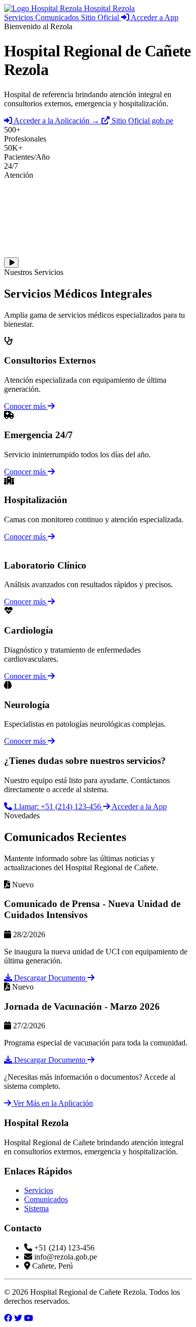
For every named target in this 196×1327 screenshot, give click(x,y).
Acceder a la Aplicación (56, 120)
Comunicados (58, 17)
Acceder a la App (138, 806)
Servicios (19, 17)
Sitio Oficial (101, 17)
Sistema (36, 1208)
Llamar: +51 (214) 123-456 (57, 806)
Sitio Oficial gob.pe (141, 120)
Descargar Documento (49, 977)
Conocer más (26, 406)
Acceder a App (153, 17)
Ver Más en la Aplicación (52, 1103)
